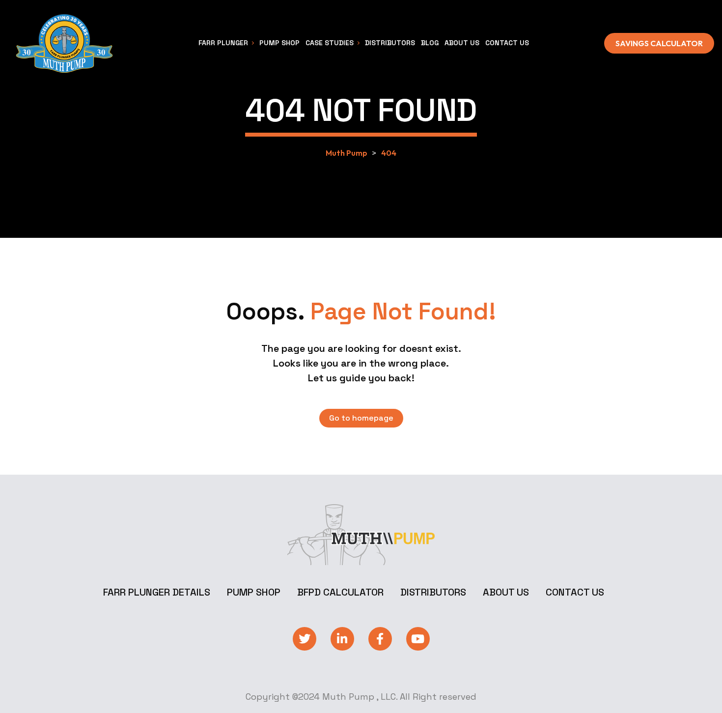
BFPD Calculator (340, 592)
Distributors (433, 592)
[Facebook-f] (380, 639)
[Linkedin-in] (342, 639)
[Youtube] (418, 639)
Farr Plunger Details (156, 592)
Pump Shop (253, 592)
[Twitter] (304, 639)
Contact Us (575, 592)
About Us (506, 592)
